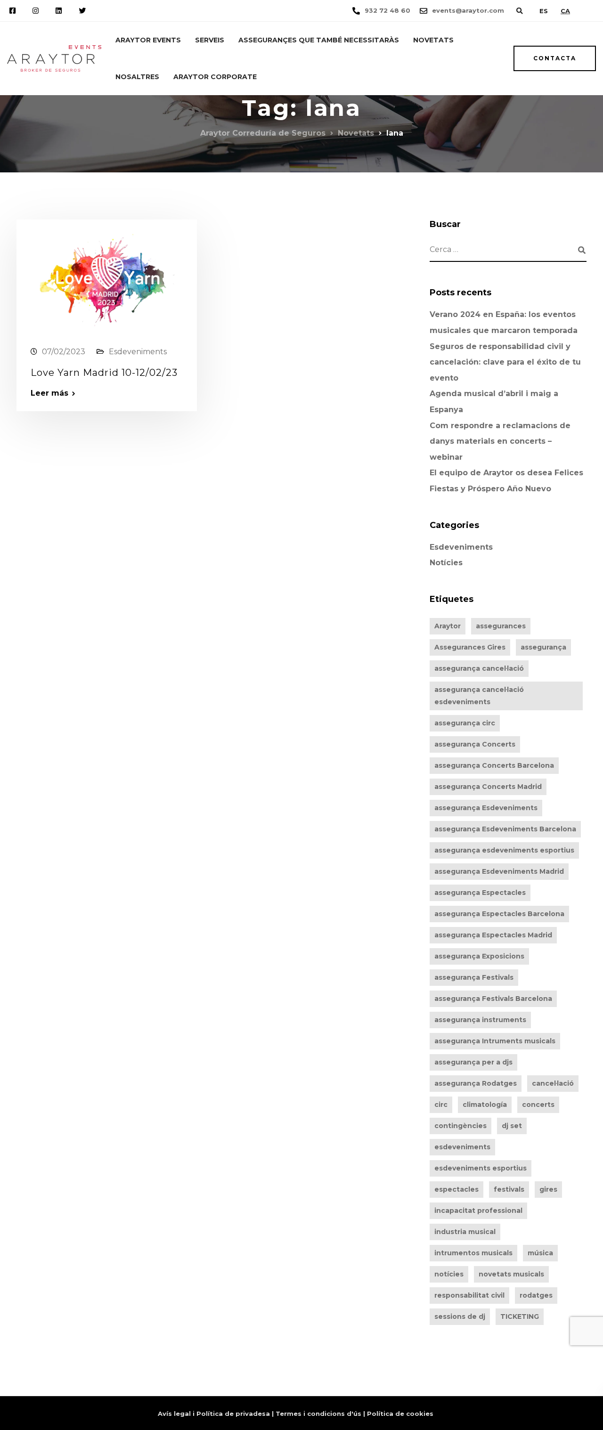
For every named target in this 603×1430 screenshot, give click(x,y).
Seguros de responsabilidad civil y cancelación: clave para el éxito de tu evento (505, 362)
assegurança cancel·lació (479, 668)
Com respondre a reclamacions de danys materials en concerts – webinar (500, 441)
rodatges (536, 1295)
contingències (460, 1125)
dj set (512, 1125)
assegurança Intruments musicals (494, 1041)
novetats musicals (511, 1274)
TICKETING (519, 1316)
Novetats (433, 40)
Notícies (446, 562)
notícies (449, 1274)
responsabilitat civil (469, 1295)
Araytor (447, 626)
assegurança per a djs (473, 1062)
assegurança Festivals (473, 977)
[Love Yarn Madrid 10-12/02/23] (106, 278)
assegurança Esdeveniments (486, 808)
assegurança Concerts (474, 744)
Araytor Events (148, 40)
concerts (538, 1104)
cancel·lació (553, 1083)
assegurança (543, 647)
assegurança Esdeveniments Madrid (499, 871)
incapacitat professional (478, 1210)
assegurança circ (464, 723)
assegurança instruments (480, 1020)
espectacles (456, 1189)
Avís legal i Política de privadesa (214, 1413)
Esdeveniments (138, 351)
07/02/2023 (63, 351)
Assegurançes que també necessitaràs (318, 40)
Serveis (209, 40)
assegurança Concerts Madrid (488, 786)
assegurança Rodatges (475, 1083)
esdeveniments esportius (480, 1168)
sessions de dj (459, 1316)
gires (548, 1189)
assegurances (501, 626)
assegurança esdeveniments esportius (504, 850)
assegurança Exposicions (479, 956)
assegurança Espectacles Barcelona (499, 914)
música (540, 1253)
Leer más (49, 393)
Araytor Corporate (215, 77)
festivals (509, 1189)
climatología (485, 1104)
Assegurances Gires (469, 647)
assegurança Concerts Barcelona (494, 765)
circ (441, 1104)
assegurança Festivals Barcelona (493, 998)
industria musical (465, 1231)
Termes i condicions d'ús (318, 1413)
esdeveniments (462, 1147)
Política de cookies (400, 1413)
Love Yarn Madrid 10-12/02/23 (104, 372)
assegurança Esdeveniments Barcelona (505, 829)
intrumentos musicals (473, 1253)
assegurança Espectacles (480, 892)
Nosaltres (137, 77)
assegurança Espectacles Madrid (493, 935)
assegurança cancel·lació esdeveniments (479, 695)
